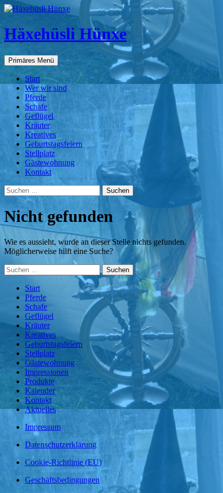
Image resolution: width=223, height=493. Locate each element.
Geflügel (39, 115)
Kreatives (40, 134)
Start (32, 78)
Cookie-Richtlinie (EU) (63, 462)
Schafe (36, 106)
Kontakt (38, 171)
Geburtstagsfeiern (53, 143)
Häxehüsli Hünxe (65, 33)
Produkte (39, 381)
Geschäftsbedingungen (62, 479)
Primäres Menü (31, 60)
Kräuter (37, 125)
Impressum (43, 426)
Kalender (40, 390)
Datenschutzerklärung (60, 444)
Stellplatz (40, 153)
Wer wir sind (46, 87)
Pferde (35, 97)
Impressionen (46, 372)
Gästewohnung (50, 162)
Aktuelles (40, 409)
